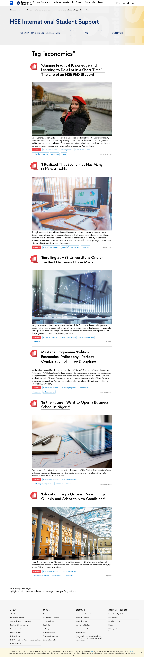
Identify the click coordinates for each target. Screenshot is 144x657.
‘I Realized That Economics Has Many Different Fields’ (72, 167)
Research (80, 610)
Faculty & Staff (15, 632)
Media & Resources (117, 610)
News (88, 10)
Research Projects (82, 621)
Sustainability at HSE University (21, 621)
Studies (47, 610)
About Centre (26, 4)
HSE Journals (112, 617)
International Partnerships (19, 629)
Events (101, 2)
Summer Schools (49, 632)
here (91, 651)
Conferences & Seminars (85, 629)
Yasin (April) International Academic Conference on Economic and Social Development (89, 638)
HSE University (16, 10)
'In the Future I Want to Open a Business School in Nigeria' (75, 404)
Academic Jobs (81, 632)
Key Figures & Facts (17, 617)
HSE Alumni (76, 2)
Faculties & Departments (19, 625)
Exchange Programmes (51, 629)
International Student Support (69, 10)
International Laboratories (85, 614)
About (13, 610)
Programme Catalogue (51, 617)
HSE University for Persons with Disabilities (25, 640)
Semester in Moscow (50, 636)
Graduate (46, 625)
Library (110, 625)
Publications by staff (115, 614)
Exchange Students (61, 2)
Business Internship (49, 640)
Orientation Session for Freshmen (40, 33)
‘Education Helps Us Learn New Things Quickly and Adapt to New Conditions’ (73, 496)
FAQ (86, 33)
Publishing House (114, 621)
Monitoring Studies (83, 625)
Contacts (118, 33)
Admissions (47, 614)
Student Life (90, 2)
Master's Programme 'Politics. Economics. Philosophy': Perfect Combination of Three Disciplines (69, 356)
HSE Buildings (15, 636)
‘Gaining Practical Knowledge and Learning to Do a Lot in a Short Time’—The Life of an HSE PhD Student (73, 70)
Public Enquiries (15, 643)
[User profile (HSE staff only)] (128, 3)
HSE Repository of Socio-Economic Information (120, 630)
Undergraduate (48, 621)
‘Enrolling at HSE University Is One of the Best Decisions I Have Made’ (72, 260)
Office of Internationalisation (39, 10)
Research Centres (82, 617)
